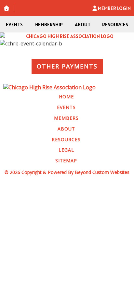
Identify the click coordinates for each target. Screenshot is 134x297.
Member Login (114, 8)
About (82, 24)
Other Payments (67, 66)
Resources (115, 24)
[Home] (67, 36)
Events (14, 24)
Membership (48, 24)
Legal (66, 150)
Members (66, 118)
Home (66, 96)
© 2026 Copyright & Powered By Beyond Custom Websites (67, 172)
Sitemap (66, 160)
